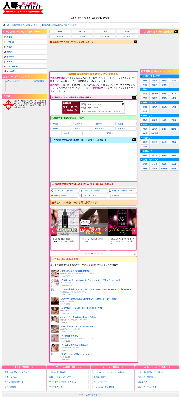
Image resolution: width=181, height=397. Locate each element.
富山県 (164, 107)
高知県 (173, 155)
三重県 (173, 120)
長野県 (154, 107)
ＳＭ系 (82, 36)
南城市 (66, 133)
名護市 (120, 124)
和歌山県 (154, 133)
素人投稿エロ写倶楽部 (63, 191)
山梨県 (173, 98)
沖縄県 (173, 169)
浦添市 (99, 124)
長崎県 (164, 164)
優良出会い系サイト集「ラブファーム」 (21, 372)
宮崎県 (154, 169)
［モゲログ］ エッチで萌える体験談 (109, 372)
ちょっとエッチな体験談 (104, 387)
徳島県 (145, 155)
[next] (134, 231)
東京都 (145, 94)
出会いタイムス (11, 377)
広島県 (173, 142)
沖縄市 (77, 128)
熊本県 (173, 164)
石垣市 (110, 133)
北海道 (145, 80)
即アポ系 (60, 36)
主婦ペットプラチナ (91, 191)
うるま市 (121, 128)
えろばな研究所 (100, 377)
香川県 (154, 155)
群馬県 (145, 98)
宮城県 (173, 80)
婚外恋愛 (116, 195)
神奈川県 (154, 94)
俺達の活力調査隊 (145, 377)
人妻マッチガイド (93, 395)
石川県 (173, 107)
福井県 (145, 111)
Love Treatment (60, 195)
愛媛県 (164, 155)
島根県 (154, 142)
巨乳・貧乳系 (104, 36)
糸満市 (56, 128)
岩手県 (164, 80)
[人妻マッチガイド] (23, 8)
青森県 (154, 80)
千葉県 (164, 98)
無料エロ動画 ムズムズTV (60, 377)
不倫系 (60, 32)
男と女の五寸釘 (100, 382)
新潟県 (145, 107)
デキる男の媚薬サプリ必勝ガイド (152, 372)
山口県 (145, 146)
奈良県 (145, 133)
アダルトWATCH (56, 387)
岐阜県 (164, 120)
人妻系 (104, 32)
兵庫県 (154, 129)
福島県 (164, 85)
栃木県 (173, 94)
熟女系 (127, 32)
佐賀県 (154, 164)
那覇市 (56, 124)
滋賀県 (173, 129)
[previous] (53, 231)
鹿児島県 (164, 169)
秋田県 (145, 85)
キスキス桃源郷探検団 (14, 382)
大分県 (145, 169)
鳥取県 (145, 142)
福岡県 (145, 164)
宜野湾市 (78, 124)
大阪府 (145, 129)
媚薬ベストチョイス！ (147, 387)
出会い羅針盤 (10, 387)
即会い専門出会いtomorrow (123, 191)
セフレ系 (82, 32)
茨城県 (164, 94)
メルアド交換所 (89, 195)
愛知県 (145, 120)
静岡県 (154, 120)
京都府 (164, 129)
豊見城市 (100, 128)
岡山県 (164, 142)
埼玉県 (154, 98)
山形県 (154, 85)
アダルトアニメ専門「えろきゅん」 (64, 382)
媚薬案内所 (142, 382)
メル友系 (127, 36)
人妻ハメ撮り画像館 (57, 372)
